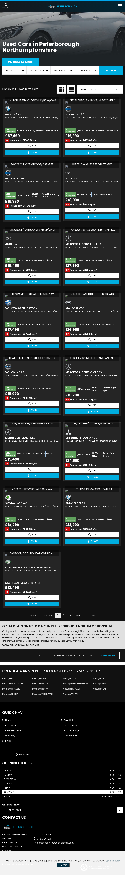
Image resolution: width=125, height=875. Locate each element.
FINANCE (34, 152)
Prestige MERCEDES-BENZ (75, 684)
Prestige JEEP (69, 678)
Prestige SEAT (99, 689)
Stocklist (68, 720)
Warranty (10, 736)
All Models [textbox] (37, 70)
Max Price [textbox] (85, 70)
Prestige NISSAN (40, 689)
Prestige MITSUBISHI (12, 689)
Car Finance (11, 725)
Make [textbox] (9, 70)
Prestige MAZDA (40, 684)
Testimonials (70, 736)
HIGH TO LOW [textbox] (89, 89)
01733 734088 (95, 638)
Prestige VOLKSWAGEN (43, 694)
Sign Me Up (108, 656)
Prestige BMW (39, 678)
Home (8, 720)
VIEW (34, 146)
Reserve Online (13, 731)
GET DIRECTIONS (11, 805)
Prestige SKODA (10, 694)
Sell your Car (70, 725)
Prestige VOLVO (70, 694)
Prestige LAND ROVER (12, 684)
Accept (63, 865)
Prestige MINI (99, 684)
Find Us (8, 741)
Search (110, 70)
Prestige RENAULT (71, 689)
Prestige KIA (98, 678)
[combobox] (14, 70)
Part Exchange (71, 731)
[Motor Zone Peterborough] (62, 6)
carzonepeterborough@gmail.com (55, 843)
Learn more (113, 860)
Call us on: (21, 644)
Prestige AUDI (9, 678)
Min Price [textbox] (60, 70)
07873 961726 (112, 638)
